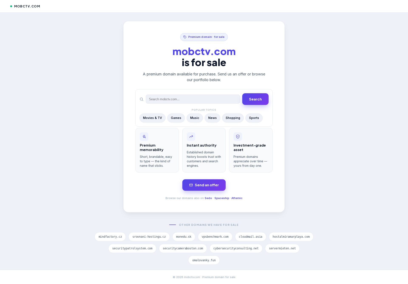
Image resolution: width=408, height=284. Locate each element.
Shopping (233, 118)
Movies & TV (152, 118)
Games (176, 118)
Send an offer (207, 185)
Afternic (236, 198)
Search (255, 99)
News (212, 118)
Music (194, 118)
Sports (254, 118)
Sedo (208, 198)
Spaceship (221, 198)
